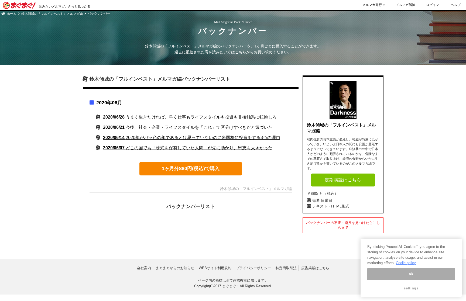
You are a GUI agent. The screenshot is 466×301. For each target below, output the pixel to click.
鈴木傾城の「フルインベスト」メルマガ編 (52, 14)
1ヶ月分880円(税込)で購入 (191, 168)
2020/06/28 (190, 117)
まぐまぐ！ (231, 286)
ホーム (11, 14)
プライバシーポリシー (253, 268)
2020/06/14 (191, 137)
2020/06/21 (187, 127)
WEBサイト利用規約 (215, 268)
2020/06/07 (187, 148)
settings (411, 288)
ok (411, 274)
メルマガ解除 (405, 5)
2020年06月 (109, 102)
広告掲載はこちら (315, 268)
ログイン (432, 5)
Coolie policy (406, 263)
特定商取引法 (286, 268)
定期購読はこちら (343, 180)
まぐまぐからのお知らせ (175, 268)
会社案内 (144, 268)
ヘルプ (456, 5)
